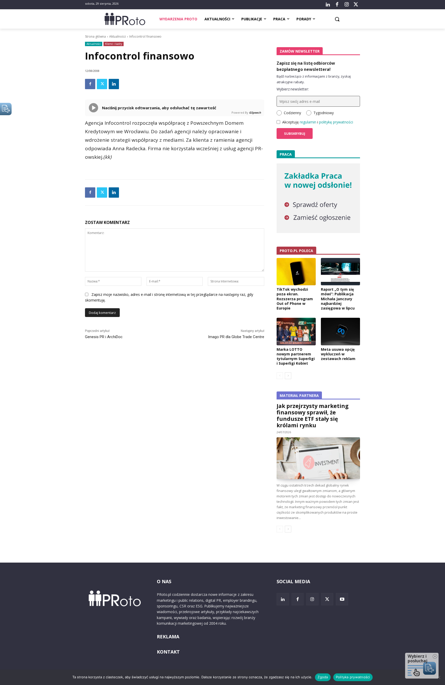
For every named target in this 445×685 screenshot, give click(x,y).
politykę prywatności (336, 122)
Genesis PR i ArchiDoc (104, 337)
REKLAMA (168, 636)
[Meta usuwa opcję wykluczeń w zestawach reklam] (340, 331)
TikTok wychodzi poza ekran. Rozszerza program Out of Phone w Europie (295, 299)
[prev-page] (280, 375)
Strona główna (95, 36)
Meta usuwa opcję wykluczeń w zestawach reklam (338, 354)
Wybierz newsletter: (293, 89)
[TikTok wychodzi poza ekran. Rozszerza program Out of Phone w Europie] (296, 271)
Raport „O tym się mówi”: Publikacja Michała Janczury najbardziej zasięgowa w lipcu (338, 299)
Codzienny (292, 112)
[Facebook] (337, 5)
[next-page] (288, 375)
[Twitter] (356, 5)
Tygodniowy (323, 112)
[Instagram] (346, 5)
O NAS (164, 581)
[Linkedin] (114, 84)
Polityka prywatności (353, 677)
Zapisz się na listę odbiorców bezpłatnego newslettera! (306, 66)
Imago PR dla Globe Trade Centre (236, 337)
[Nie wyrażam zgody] (438, 677)
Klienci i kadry (113, 44)
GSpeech (255, 112)
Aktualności (117, 36)
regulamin (308, 122)
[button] (337, 19)
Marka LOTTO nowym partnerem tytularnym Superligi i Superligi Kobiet (296, 356)
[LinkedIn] (328, 5)
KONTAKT (168, 652)
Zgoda (323, 677)
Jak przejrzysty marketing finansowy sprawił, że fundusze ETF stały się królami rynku (313, 415)
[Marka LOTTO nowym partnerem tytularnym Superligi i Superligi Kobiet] (296, 331)
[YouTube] (342, 599)
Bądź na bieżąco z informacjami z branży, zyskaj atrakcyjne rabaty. (314, 79)
